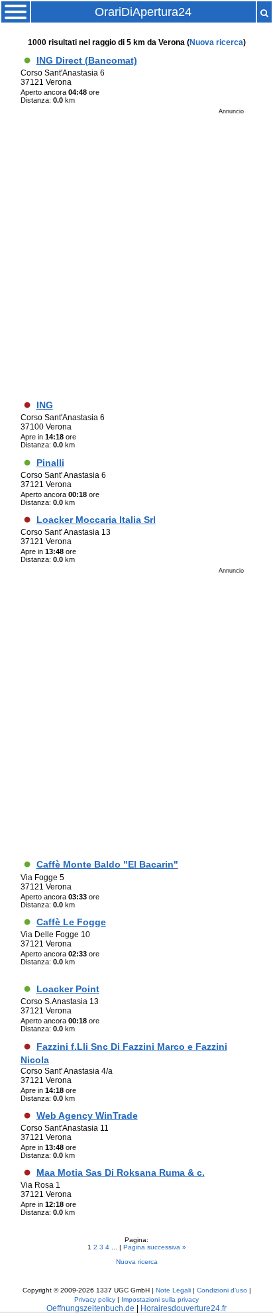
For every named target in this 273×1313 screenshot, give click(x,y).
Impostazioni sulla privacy (160, 1299)
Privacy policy (94, 1299)
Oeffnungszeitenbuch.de (90, 1308)
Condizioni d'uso (222, 1290)
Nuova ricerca (216, 42)
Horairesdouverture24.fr (183, 1308)
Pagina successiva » (154, 1247)
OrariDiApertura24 (143, 12)
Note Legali (173, 1290)
